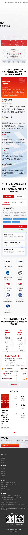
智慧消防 (3, 471)
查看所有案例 (14, 384)
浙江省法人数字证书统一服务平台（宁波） (10, 484)
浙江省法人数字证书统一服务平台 (8, 482)
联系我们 (3, 460)
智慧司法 (3, 469)
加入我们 (3, 462)
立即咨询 (5, 445)
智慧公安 (3, 473)
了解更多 (14, 432)
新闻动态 (3, 458)
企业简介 (3, 457)
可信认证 (3, 475)
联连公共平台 (4, 486)
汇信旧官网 (3, 488)
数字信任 (19, 196)
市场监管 (3, 468)
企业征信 (3, 477)
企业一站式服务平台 (5, 489)
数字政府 (8, 196)
